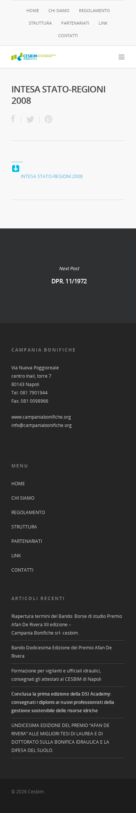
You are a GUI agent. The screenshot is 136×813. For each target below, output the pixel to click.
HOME (32, 10)
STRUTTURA (40, 23)
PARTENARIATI (75, 23)
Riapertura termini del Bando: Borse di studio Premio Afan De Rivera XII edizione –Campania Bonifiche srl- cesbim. (66, 624)
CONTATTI (68, 35)
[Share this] (16, 119)
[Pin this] (47, 119)
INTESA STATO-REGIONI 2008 (52, 176)
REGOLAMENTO (94, 10)
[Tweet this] (30, 119)
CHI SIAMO (59, 10)
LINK (103, 23)
